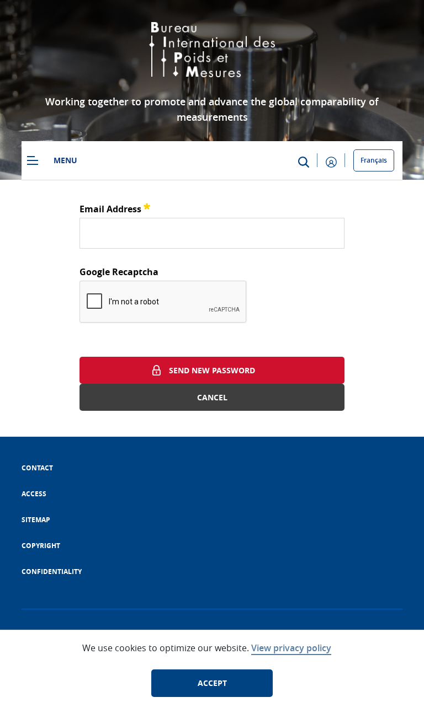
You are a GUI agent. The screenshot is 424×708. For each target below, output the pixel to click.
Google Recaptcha (119, 272)
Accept (212, 683)
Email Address (115, 207)
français (374, 160)
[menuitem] (37, 468)
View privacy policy (291, 648)
